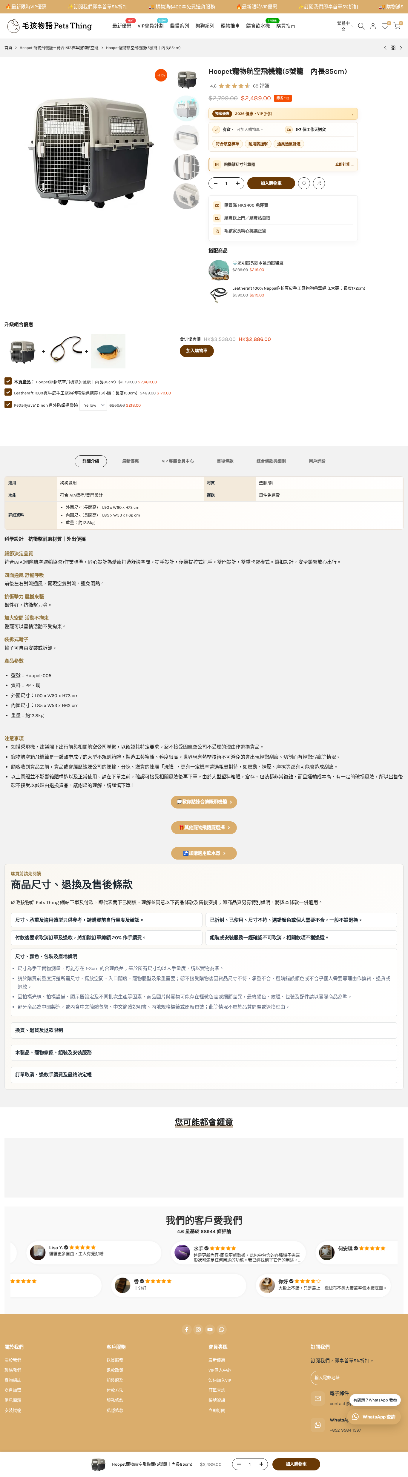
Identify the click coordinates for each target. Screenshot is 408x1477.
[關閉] (266, 659)
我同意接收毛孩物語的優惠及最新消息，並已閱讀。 (177, 790)
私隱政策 (215, 790)
